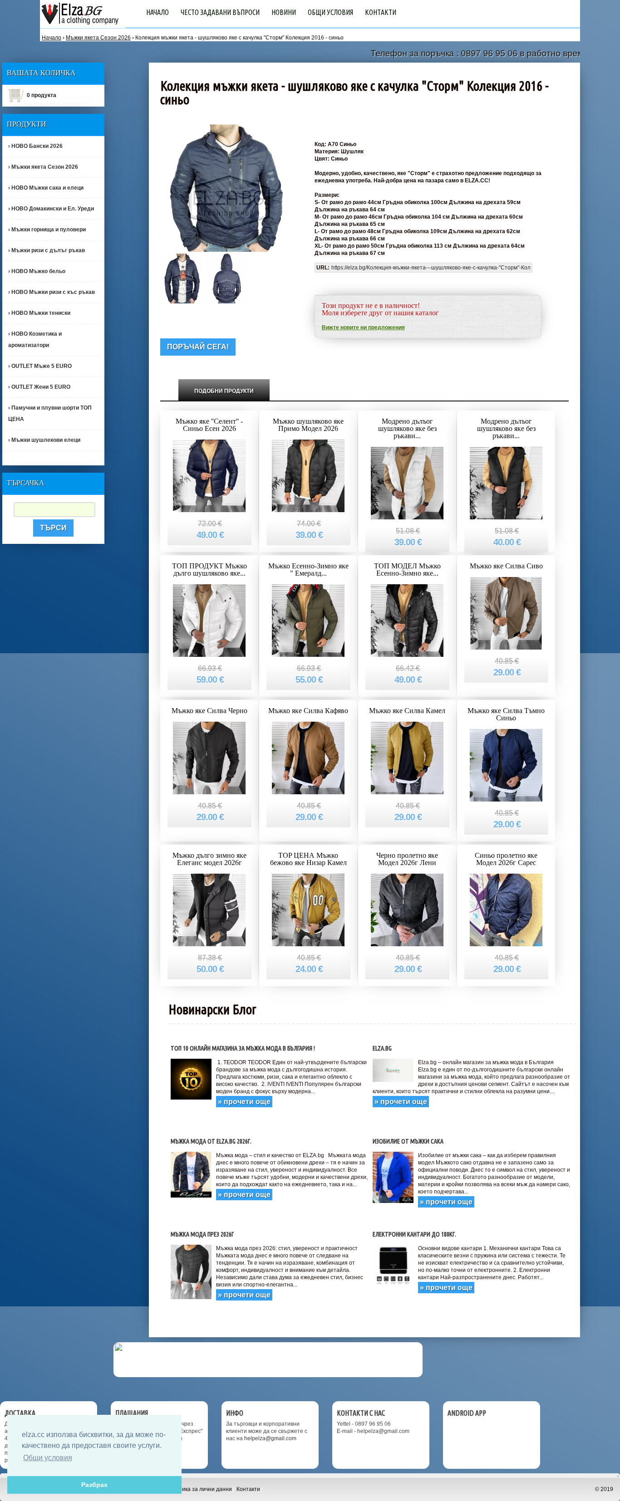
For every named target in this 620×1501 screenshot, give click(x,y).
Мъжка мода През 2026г (202, 1234)
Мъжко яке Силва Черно (209, 710)
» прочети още (244, 1101)
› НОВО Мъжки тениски (39, 313)
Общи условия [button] (47, 1458)
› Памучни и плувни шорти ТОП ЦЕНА (50, 413)
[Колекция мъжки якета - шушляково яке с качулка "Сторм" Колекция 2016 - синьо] (181, 278)
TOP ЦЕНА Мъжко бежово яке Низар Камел (308, 858)
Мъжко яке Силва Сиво (506, 566)
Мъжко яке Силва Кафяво (308, 710)
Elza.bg (382, 1048)
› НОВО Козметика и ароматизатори (35, 339)
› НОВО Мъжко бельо (36, 271)
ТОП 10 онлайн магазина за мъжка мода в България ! (243, 1048)
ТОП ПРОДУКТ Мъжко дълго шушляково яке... (209, 569)
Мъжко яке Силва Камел (407, 710)
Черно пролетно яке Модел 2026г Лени (407, 858)
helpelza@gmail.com (270, 1438)
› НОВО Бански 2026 (35, 146)
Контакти (380, 12)
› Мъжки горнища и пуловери (47, 229)
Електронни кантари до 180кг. (414, 1234)
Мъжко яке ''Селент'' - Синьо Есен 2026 (209, 424)
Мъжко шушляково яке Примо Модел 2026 (308, 424)
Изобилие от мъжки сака (408, 1141)
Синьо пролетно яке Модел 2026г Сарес (506, 858)
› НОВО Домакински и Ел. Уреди (51, 208)
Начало (157, 12)
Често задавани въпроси (220, 12)
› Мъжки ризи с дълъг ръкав (46, 250)
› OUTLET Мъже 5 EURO (40, 366)
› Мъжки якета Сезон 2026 (43, 167)
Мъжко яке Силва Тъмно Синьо (506, 714)
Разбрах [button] (94, 1484)
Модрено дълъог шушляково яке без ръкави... (407, 428)
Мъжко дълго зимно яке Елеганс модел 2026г (209, 858)
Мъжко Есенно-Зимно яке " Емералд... (308, 569)
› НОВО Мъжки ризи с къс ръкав (51, 292)
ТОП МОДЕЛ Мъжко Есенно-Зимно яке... (407, 569)
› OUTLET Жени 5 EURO (39, 387)
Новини (283, 12)
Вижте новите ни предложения (363, 327)
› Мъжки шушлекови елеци (44, 440)
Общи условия (330, 12)
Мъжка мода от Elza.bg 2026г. (211, 1141)
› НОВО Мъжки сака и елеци (46, 188)
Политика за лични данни (199, 1489)
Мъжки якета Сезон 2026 (98, 37)
